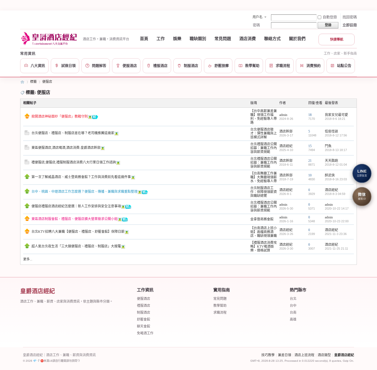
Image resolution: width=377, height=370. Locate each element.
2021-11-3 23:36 (336, 234)
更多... (27, 259)
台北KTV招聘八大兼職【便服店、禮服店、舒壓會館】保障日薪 (77, 232)
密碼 (256, 25)
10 (310, 175)
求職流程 (220, 312)
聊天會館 (143, 326)
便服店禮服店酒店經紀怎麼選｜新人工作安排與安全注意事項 (76, 206)
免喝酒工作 (145, 333)
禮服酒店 (143, 306)
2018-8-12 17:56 (336, 135)
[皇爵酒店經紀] (49, 39)
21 (310, 161)
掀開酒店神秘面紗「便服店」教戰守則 (59, 116)
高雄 (293, 319)
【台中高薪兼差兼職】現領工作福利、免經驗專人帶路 (263, 117)
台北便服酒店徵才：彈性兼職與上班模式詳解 (263, 133)
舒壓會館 (143, 319)
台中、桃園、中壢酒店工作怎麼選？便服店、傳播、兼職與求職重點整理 (84, 192)
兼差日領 (284, 355)
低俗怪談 (331, 131)
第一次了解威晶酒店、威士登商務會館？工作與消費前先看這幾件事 (81, 177)
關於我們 (297, 38)
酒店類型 (324, 355)
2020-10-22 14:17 (337, 208)
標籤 (33, 82)
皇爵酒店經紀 (22, 82)
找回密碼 (350, 17)
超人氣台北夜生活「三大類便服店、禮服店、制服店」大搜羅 (76, 246)
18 (310, 115)
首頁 (144, 38)
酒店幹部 (286, 131)
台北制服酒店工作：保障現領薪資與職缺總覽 (263, 192)
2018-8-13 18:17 (336, 150)
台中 (293, 306)
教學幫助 (220, 306)
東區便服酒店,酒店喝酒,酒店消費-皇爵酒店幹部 (65, 148)
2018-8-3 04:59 (335, 193)
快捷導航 (336, 39)
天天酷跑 (331, 161)
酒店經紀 (286, 146)
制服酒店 (143, 312)
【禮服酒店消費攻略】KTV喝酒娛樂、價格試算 (263, 246)
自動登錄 (330, 17)
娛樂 (177, 38)
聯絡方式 (272, 38)
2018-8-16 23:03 (336, 179)
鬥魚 (328, 146)
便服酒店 (143, 299)
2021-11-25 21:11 (336, 248)
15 (310, 146)
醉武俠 (330, 175)
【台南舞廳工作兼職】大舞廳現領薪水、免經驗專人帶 (263, 177)
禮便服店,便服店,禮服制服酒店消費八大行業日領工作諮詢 (73, 162)
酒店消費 (247, 38)
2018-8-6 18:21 (335, 118)
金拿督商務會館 (262, 219)
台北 (293, 299)
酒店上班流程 (304, 355)
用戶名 (257, 17)
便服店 (47, 82)
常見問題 (222, 38)
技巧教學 (268, 355)
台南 (293, 312)
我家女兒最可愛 (336, 115)
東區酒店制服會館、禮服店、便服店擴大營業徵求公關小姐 (74, 219)
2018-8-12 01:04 (336, 164)
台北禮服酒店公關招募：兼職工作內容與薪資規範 (263, 148)
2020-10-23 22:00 (337, 221)
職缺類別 (198, 38)
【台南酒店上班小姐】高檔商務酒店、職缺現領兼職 (263, 232)
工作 (160, 38)
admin (283, 115)
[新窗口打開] (27, 117)
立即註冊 (350, 25)
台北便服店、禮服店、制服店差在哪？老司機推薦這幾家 (72, 133)
